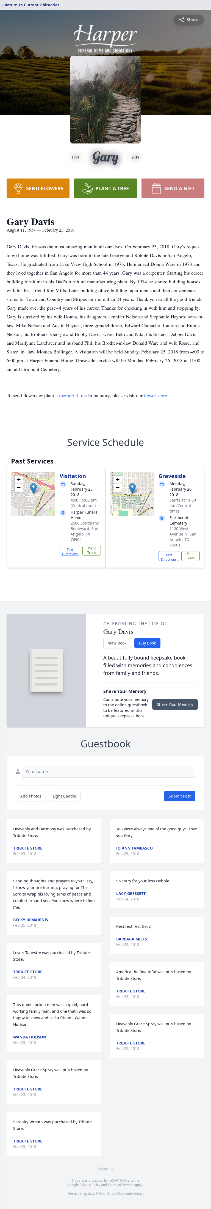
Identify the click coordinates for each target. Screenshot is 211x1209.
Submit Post (180, 796)
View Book (117, 643)
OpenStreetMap (111, 1193)
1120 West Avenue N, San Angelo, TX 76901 (183, 537)
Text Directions (70, 551)
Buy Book (147, 643)
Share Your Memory (175, 704)
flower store (155, 395)
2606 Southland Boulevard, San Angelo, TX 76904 (85, 531)
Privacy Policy (90, 1184)
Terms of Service (120, 1184)
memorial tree (73, 395)
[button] (33, 488)
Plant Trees (91, 550)
